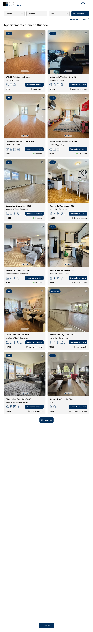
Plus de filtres (78, 14)
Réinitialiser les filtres (78, 19)
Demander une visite (34, 85)
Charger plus (46, 420)
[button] (42, 52)
